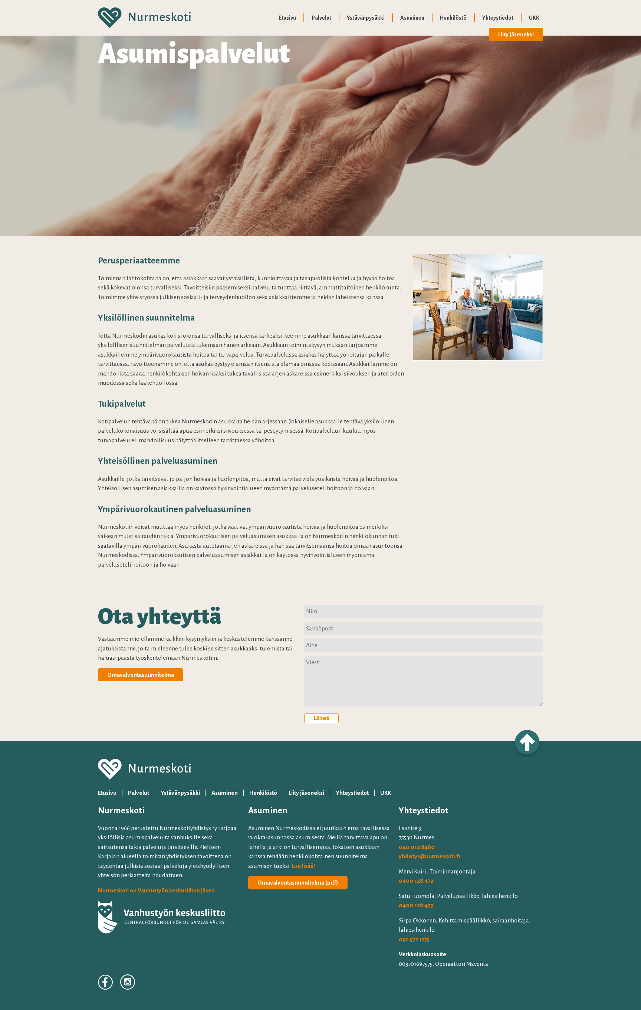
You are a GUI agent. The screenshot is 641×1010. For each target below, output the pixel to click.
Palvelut (321, 18)
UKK (534, 18)
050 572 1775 (414, 939)
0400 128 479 (416, 905)
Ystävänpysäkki (366, 18)
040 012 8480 (417, 847)
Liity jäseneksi (516, 34)
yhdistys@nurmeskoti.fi (429, 856)
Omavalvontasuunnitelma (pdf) (297, 882)
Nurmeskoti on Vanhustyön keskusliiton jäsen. (157, 890)
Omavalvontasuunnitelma (140, 675)
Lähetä (321, 718)
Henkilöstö (453, 18)
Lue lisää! (303, 866)
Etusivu (287, 18)
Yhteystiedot (497, 18)
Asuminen (412, 18)
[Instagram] (127, 983)
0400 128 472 (416, 881)
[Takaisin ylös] (527, 745)
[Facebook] (105, 983)
